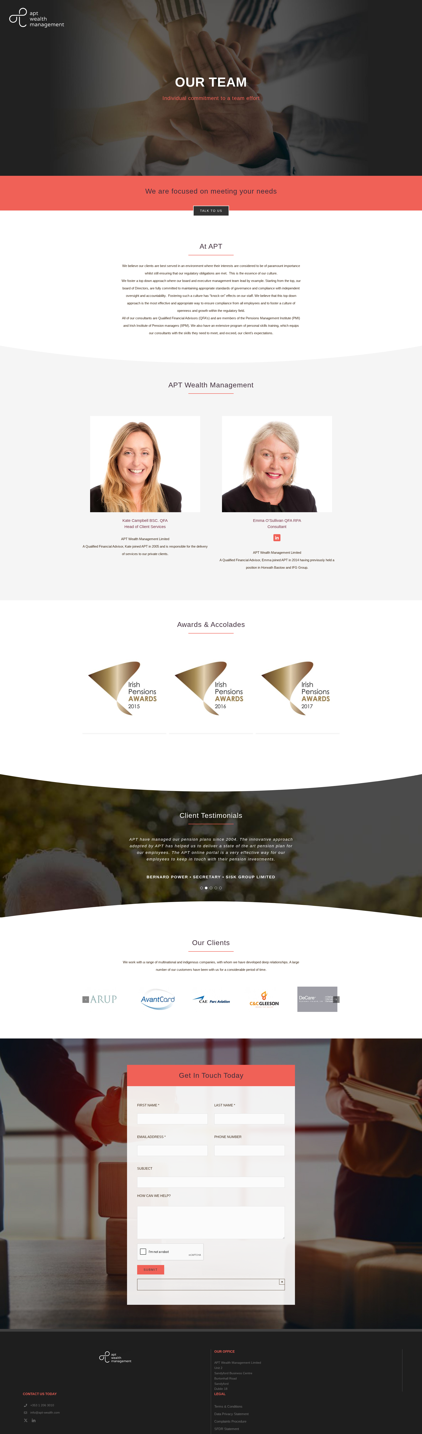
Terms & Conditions (228, 1415)
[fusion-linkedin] (276, 537)
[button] (85, 1008)
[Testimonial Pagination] (201, 897)
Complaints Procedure (230, 1430)
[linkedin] (33, 1429)
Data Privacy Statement (231, 1423)
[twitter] (25, 1429)
